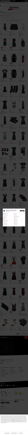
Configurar (20, 433)
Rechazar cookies (14, 433)
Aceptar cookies (7, 433)
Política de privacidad (4, 422)
